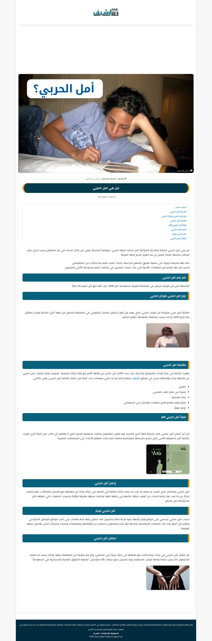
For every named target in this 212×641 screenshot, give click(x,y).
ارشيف (136, 378)
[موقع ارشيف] (106, 12)
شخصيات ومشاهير (109, 178)
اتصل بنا (96, 633)
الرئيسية (121, 178)
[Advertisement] (106, 49)
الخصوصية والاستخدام (110, 633)
